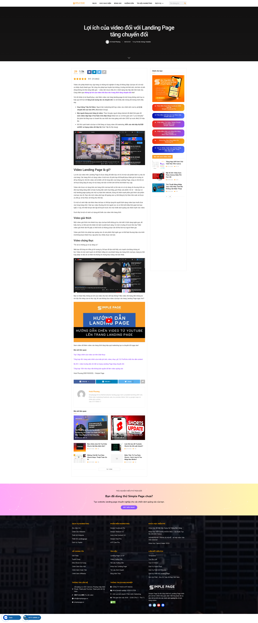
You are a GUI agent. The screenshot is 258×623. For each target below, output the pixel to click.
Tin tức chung (140, 42)
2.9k (176, 191)
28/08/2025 (170, 179)
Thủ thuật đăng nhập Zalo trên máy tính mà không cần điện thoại (174, 186)
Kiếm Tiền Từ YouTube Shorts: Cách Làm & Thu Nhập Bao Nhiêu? (133, 457)
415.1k (177, 166)
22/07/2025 (116, 437)
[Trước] (166, 196)
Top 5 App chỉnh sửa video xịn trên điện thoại (89, 355)
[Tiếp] (170, 196)
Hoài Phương (116, 42)
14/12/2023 (170, 166)
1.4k (85, 437)
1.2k (123, 437)
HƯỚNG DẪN (129, 3)
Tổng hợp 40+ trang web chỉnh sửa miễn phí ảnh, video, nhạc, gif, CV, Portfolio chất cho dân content (108, 359)
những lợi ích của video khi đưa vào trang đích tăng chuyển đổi (107, 93)
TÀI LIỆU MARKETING (144, 3)
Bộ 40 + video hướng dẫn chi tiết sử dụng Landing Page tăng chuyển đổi (99, 364)
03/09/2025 (79, 437)
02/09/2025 (170, 191)
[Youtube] (158, 605)
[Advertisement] (168, 234)
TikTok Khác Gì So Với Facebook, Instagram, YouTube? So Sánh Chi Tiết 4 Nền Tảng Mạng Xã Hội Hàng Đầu (90, 432)
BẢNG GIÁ (117, 3)
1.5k (98, 448)
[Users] (154, 605)
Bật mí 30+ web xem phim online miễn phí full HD (174, 175)
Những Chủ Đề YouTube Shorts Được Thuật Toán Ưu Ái (97, 457)
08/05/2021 (127, 42)
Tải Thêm (109, 469)
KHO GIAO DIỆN (105, 3)
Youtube (148, 42)
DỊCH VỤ (158, 3)
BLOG (95, 3)
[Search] (185, 3)
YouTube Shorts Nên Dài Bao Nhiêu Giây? (127, 435)
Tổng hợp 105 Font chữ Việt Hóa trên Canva (174, 163)
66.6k (176, 179)
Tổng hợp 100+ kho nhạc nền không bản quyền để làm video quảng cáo (98, 369)
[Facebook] (150, 605)
